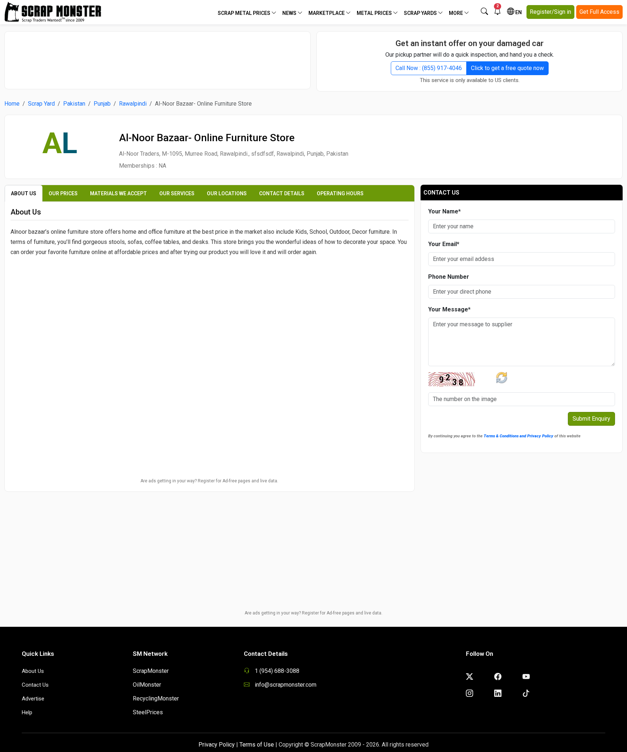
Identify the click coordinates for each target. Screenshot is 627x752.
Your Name (444, 211)
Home (12, 103)
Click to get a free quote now (507, 68)
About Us (33, 671)
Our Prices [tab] (63, 193)
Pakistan (74, 103)
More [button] (456, 13)
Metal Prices (375, 13)
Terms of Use (256, 744)
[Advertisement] (157, 56)
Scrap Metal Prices (244, 13)
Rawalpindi (133, 103)
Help (27, 712)
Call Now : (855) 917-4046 (429, 68)
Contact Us (35, 685)
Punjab (102, 103)
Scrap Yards (421, 13)
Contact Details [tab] (281, 193)
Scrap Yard (41, 103)
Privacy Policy (216, 744)
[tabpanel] (210, 288)
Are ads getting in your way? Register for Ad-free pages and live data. (209, 480)
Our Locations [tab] (227, 193)
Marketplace (327, 13)
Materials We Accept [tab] (118, 193)
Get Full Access (599, 11)
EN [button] (518, 12)
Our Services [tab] (176, 193)
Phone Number (448, 276)
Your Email (443, 244)
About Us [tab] (23, 193)
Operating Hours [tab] (340, 193)
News (290, 13)
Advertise (33, 698)
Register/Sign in (550, 11)
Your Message (449, 309)
